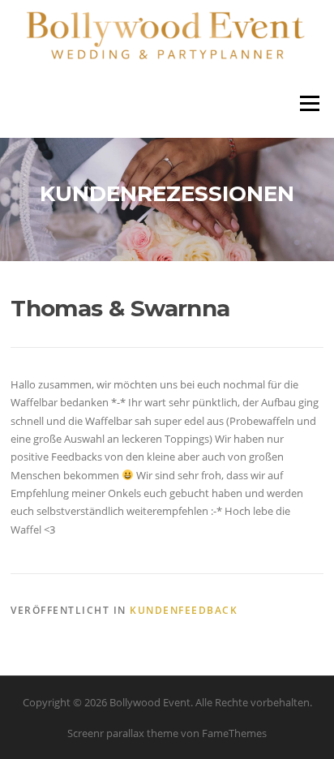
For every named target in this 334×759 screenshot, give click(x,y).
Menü (309, 103)
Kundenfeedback (184, 610)
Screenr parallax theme (122, 733)
